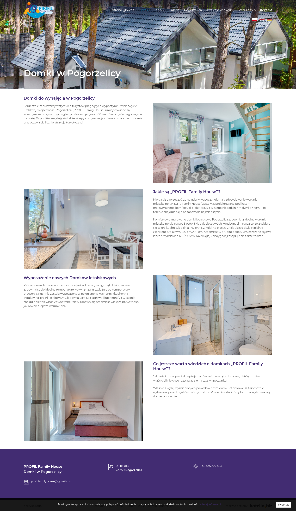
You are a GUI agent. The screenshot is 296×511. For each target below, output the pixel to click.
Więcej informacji (210, 504)
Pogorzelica (193, 10)
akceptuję (283, 504)
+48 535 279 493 (211, 466)
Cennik (158, 10)
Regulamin (247, 10)
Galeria (174, 10)
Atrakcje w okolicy (220, 10)
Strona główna (123, 10)
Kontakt (266, 10)
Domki (144, 10)
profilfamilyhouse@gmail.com (51, 481)
